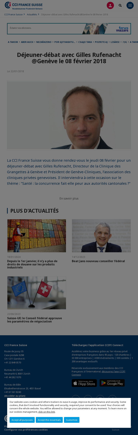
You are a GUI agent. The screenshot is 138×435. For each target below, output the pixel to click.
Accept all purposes (22, 419)
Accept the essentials (49, 419)
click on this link (46, 411)
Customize (71, 419)
